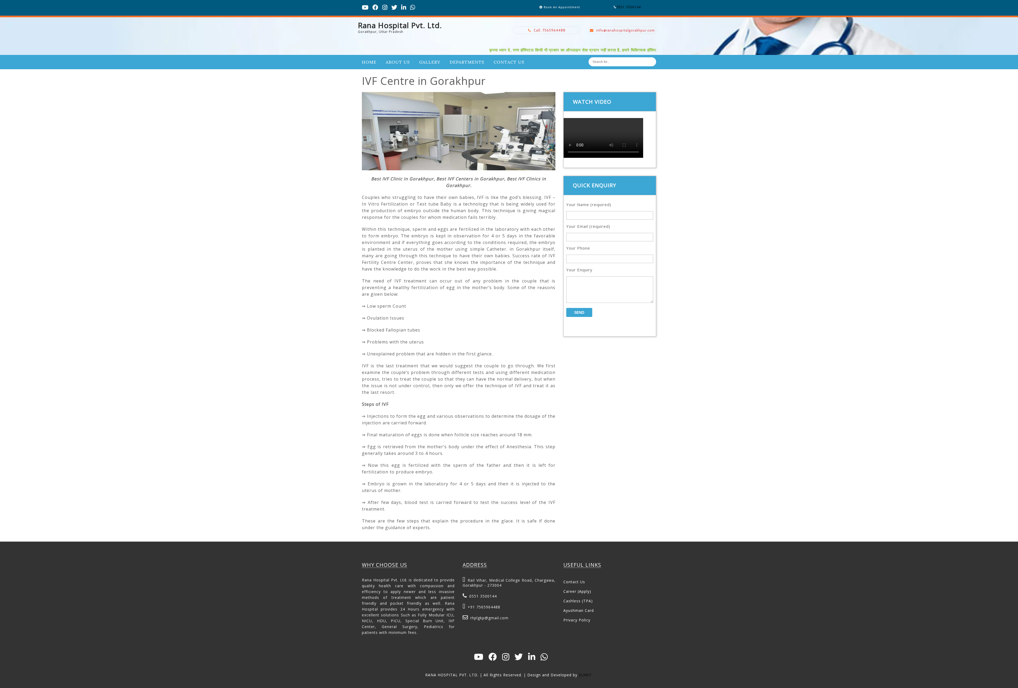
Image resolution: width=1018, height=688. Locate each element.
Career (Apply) (577, 591)
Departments (467, 62)
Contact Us (509, 62)
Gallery (429, 62)
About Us (398, 62)
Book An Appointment (562, 7)
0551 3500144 (628, 7)
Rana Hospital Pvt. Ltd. (400, 25)
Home (369, 62)
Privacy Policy (576, 619)
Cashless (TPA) (578, 600)
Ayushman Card (578, 610)
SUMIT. (586, 674)
